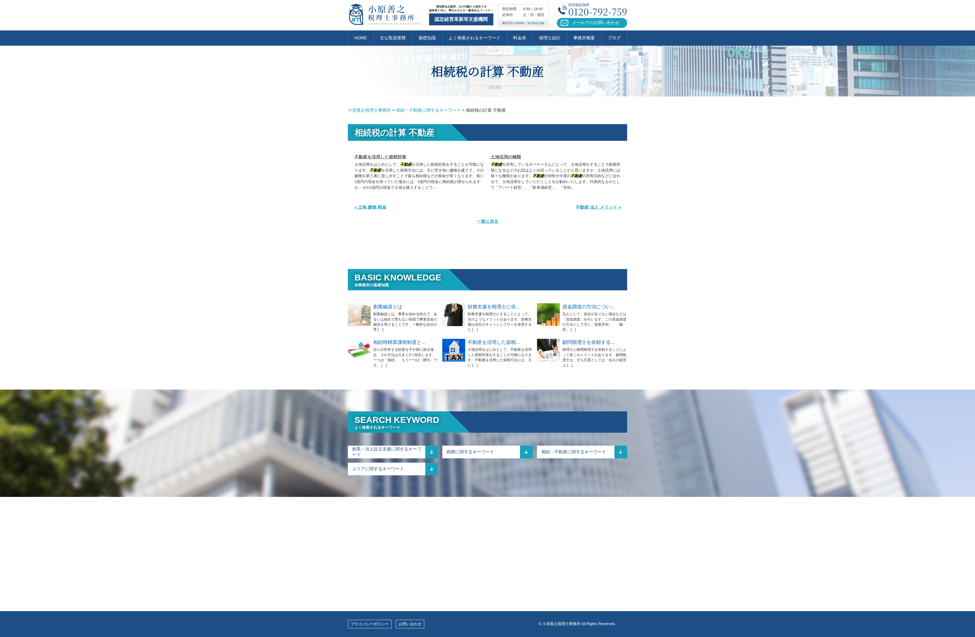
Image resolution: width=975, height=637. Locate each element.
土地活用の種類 (506, 157)
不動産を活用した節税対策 (380, 157)
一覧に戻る (487, 221)
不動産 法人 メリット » (598, 207)
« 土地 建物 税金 (370, 207)
